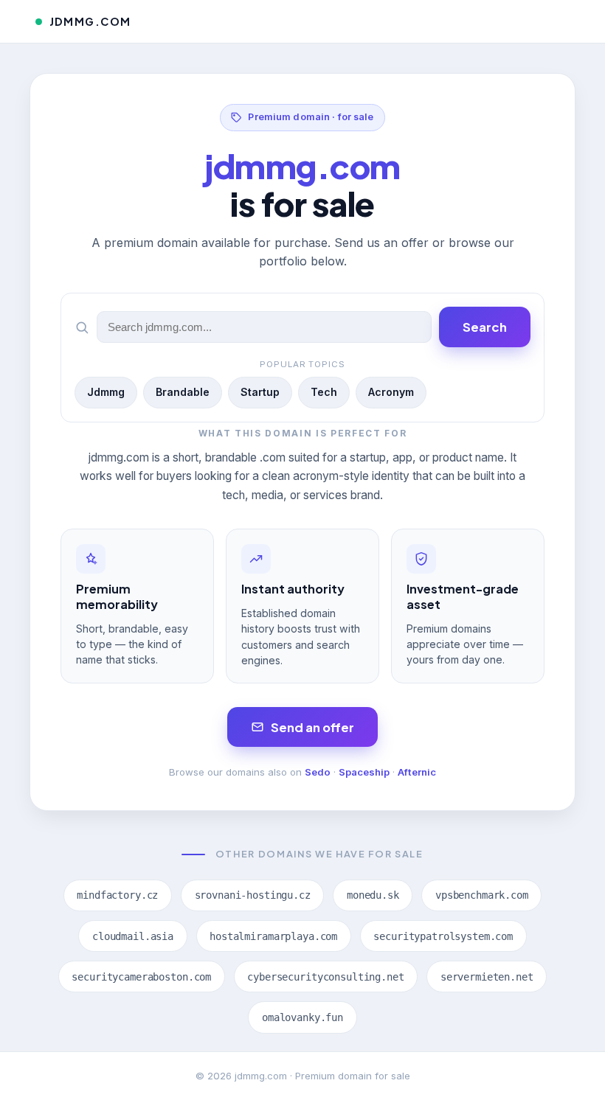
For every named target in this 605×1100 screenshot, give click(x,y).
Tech (324, 392)
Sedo (318, 772)
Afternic (417, 772)
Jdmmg (106, 392)
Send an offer (312, 727)
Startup (260, 392)
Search (485, 327)
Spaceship (364, 772)
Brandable (183, 392)
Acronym (391, 392)
